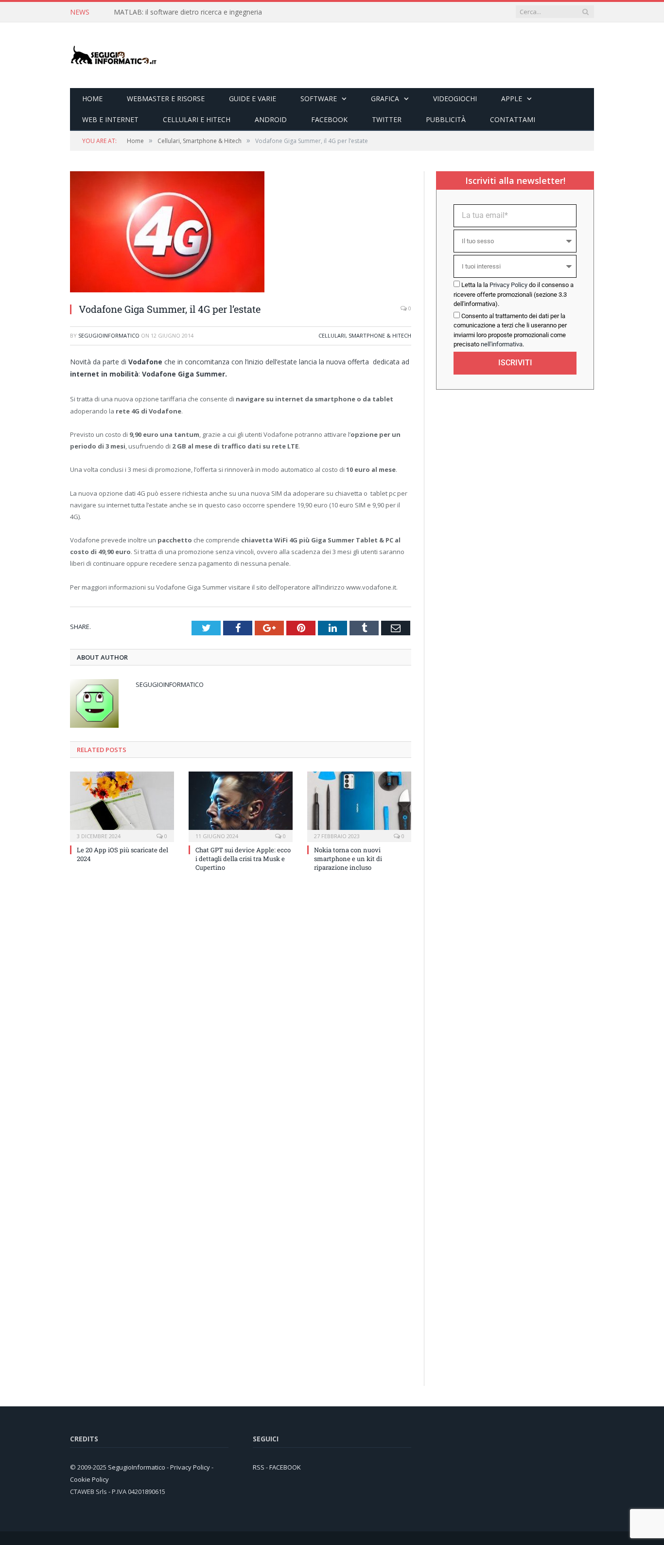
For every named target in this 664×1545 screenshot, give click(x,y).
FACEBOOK (285, 1467)
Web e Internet (110, 119)
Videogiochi (455, 98)
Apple (511, 98)
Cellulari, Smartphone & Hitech (364, 335)
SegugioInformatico (109, 335)
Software (318, 98)
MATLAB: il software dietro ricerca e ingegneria (188, 12)
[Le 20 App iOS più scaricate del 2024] (122, 806)
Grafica (385, 98)
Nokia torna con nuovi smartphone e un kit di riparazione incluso (348, 858)
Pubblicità (446, 119)
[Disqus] (240, 1010)
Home (92, 98)
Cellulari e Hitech (196, 119)
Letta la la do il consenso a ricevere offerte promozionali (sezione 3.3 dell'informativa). (514, 294)
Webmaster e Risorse (166, 98)
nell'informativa (502, 344)
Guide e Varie (252, 98)
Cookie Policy (89, 1479)
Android (271, 119)
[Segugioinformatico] (113, 55)
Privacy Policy (508, 284)
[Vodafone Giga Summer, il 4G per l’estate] (167, 289)
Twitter (387, 119)
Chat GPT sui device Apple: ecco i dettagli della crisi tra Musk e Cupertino (243, 858)
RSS (258, 1467)
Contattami (512, 119)
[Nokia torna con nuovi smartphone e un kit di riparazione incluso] (359, 806)
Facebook (329, 119)
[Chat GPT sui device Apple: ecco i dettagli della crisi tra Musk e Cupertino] (241, 806)
